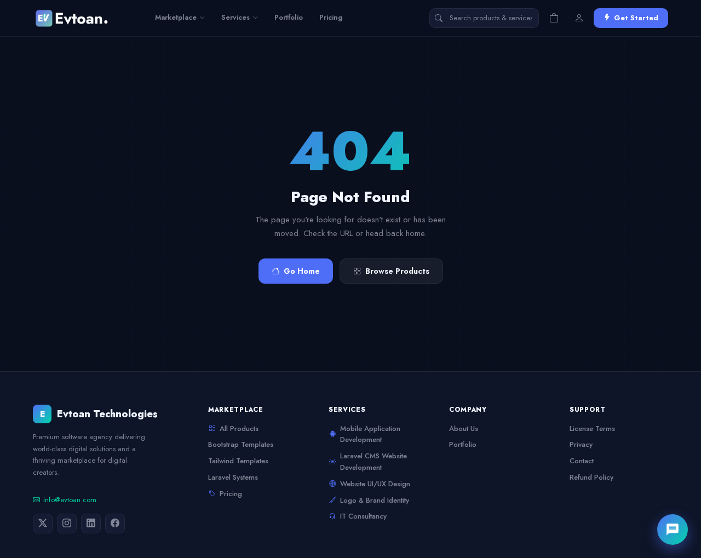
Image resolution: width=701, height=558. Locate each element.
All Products (239, 428)
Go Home (302, 271)
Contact (582, 461)
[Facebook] (115, 523)
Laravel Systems (233, 477)
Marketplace (176, 17)
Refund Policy (591, 477)
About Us (463, 428)
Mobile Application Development (370, 434)
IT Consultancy (363, 516)
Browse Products (397, 271)
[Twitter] (43, 523)
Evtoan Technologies (99, 414)
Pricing (331, 17)
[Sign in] (578, 18)
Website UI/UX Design (375, 484)
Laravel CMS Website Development (373, 462)
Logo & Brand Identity (374, 500)
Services (235, 17)
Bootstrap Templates (240, 444)
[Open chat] (672, 529)
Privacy (581, 444)
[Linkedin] (91, 523)
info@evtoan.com (69, 499)
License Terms (592, 428)
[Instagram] (67, 523)
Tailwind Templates (238, 461)
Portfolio (288, 17)
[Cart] (553, 18)
